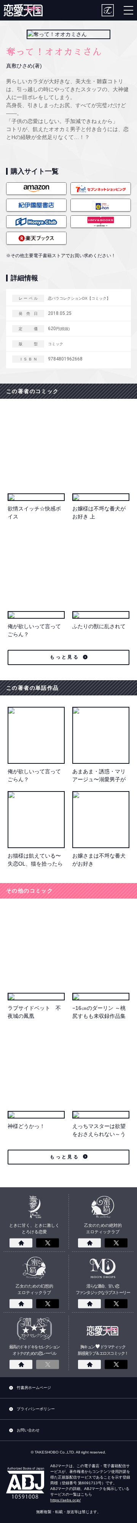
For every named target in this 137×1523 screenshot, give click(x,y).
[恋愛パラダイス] (23, 10)
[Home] (21, 1243)
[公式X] (47, 1243)
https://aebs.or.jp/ (65, 1500)
